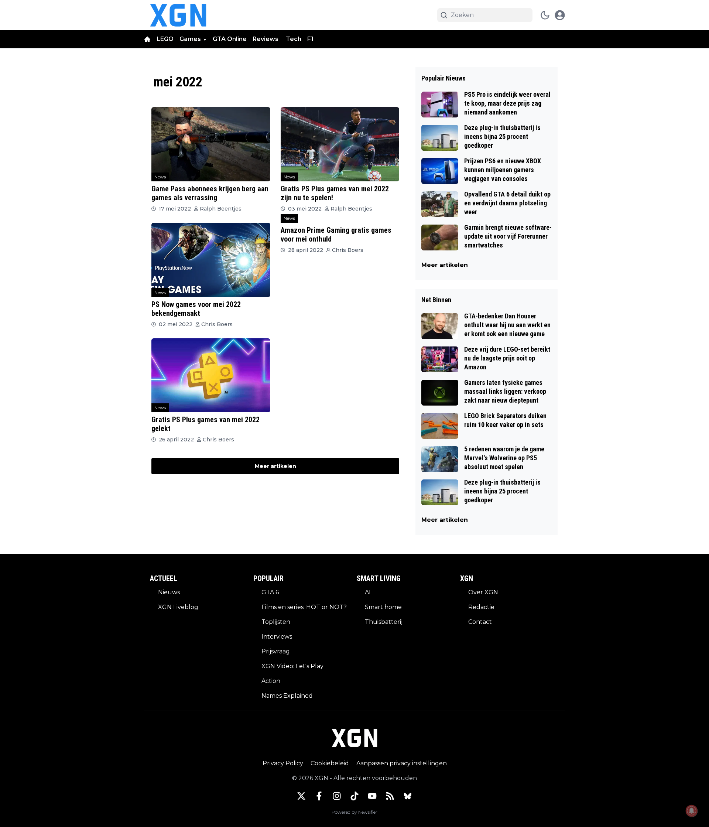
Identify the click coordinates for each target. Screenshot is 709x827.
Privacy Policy (283, 763)
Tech (293, 38)
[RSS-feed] (390, 796)
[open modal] (560, 15)
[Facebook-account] (319, 796)
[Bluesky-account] (407, 796)
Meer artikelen (275, 466)
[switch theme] (545, 15)
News (160, 177)
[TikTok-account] (354, 796)
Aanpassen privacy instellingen (401, 763)
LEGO (165, 38)
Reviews (266, 38)
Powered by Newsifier (354, 812)
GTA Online (230, 38)
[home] (147, 39)
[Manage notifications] (692, 811)
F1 (310, 38)
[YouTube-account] (372, 796)
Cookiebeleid (330, 763)
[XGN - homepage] (178, 15)
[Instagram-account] (336, 796)
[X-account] (301, 796)
